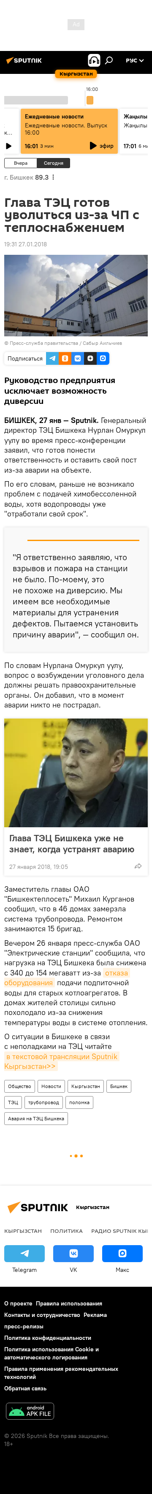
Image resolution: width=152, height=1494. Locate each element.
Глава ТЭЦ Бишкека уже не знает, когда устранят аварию (71, 843)
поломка (79, 1102)
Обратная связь (25, 1388)
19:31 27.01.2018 (25, 244)
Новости (51, 1086)
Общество (19, 1086)
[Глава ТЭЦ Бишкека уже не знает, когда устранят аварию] (76, 773)
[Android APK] (30, 1412)
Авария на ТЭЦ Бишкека (36, 1118)
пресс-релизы (23, 1326)
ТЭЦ (13, 1102)
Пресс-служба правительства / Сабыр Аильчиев (66, 343)
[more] (138, 865)
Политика (66, 1231)
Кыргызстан (85, 1086)
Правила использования (69, 1303)
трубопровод (43, 1102)
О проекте (18, 1303)
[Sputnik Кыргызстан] (25, 64)
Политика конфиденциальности (47, 1338)
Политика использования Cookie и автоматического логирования (51, 1353)
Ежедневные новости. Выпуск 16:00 (66, 128)
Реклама (95, 1315)
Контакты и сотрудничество (42, 1315)
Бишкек (119, 1086)
